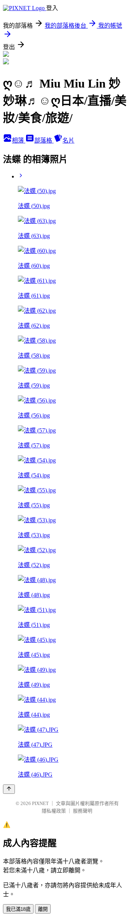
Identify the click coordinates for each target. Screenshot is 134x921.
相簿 (18, 140)
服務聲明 (82, 811)
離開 (43, 909)
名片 (68, 140)
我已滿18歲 (18, 909)
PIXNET (40, 803)
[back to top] (9, 789)
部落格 (44, 140)
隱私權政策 (54, 811)
